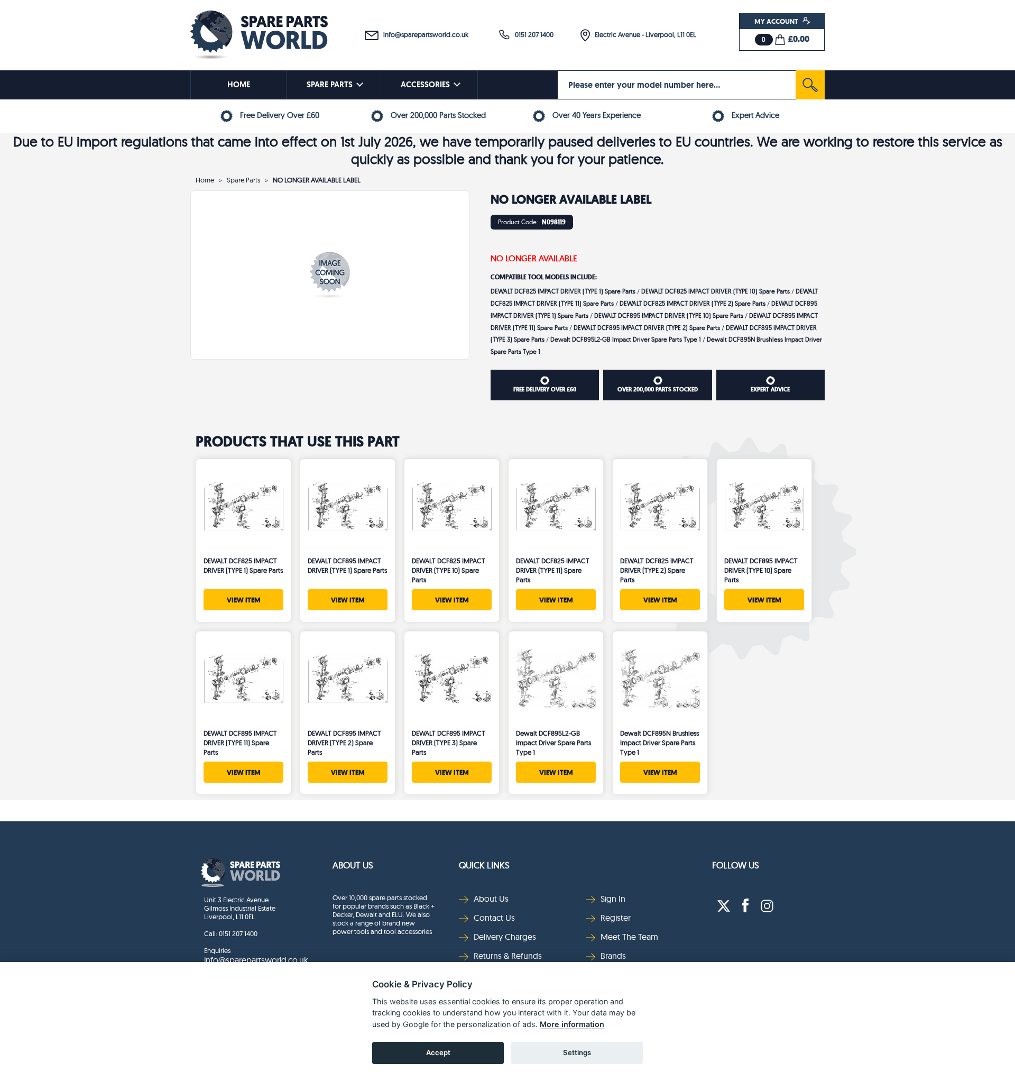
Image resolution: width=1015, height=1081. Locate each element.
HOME (238, 84)
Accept (438, 1052)
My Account (777, 21)
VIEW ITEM (244, 599)
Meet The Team (629, 936)
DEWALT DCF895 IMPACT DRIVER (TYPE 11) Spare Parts (240, 742)
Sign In (613, 898)
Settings (577, 1052)
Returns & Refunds (508, 955)
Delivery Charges (505, 936)
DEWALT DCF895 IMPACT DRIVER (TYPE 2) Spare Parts (647, 328)
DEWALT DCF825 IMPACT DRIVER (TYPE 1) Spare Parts (563, 291)
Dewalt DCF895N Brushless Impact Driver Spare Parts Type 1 (659, 742)
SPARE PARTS (330, 84)
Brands (613, 955)
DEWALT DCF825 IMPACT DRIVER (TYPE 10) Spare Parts (715, 291)
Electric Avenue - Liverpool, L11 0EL (643, 34)
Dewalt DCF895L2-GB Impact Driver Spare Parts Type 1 (625, 339)
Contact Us (494, 917)
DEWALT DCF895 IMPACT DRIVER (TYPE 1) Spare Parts (347, 565)
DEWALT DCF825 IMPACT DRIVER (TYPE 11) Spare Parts (552, 570)
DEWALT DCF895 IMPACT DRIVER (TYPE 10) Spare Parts (668, 315)
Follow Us (735, 865)
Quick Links (484, 865)
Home (205, 180)
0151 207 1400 (531, 34)
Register (616, 917)
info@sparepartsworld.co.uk (423, 34)
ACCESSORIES (425, 84)
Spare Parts (243, 180)
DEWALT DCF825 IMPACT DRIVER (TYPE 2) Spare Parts (692, 303)
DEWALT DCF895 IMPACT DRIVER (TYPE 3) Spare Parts (448, 742)
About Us (353, 865)
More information (572, 1024)
